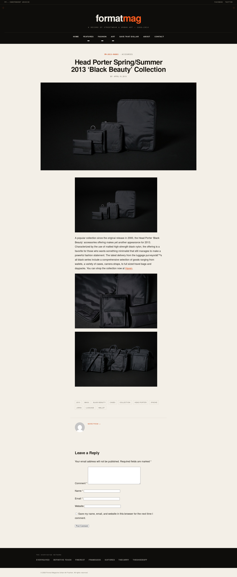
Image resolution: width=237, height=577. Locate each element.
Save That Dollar (129, 36)
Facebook (218, 2)
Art (113, 36)
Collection (125, 402)
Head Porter (140, 402)
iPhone (154, 402)
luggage (90, 408)
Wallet (101, 408)
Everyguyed (43, 559)
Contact (159, 36)
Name (79, 490)
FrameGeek (95, 559)
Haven (128, 268)
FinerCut (80, 559)
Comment (81, 483)
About (146, 36)
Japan (78, 408)
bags (86, 402)
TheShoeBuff (140, 559)
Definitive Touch (62, 559)
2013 (78, 402)
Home (76, 36)
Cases (112, 402)
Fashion (102, 36)
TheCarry (124, 559)
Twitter (229, 2)
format (118, 17)
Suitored (110, 559)
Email (79, 498)
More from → (94, 424)
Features (88, 36)
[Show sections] (88, 40)
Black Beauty (99, 402)
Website (79, 506)
